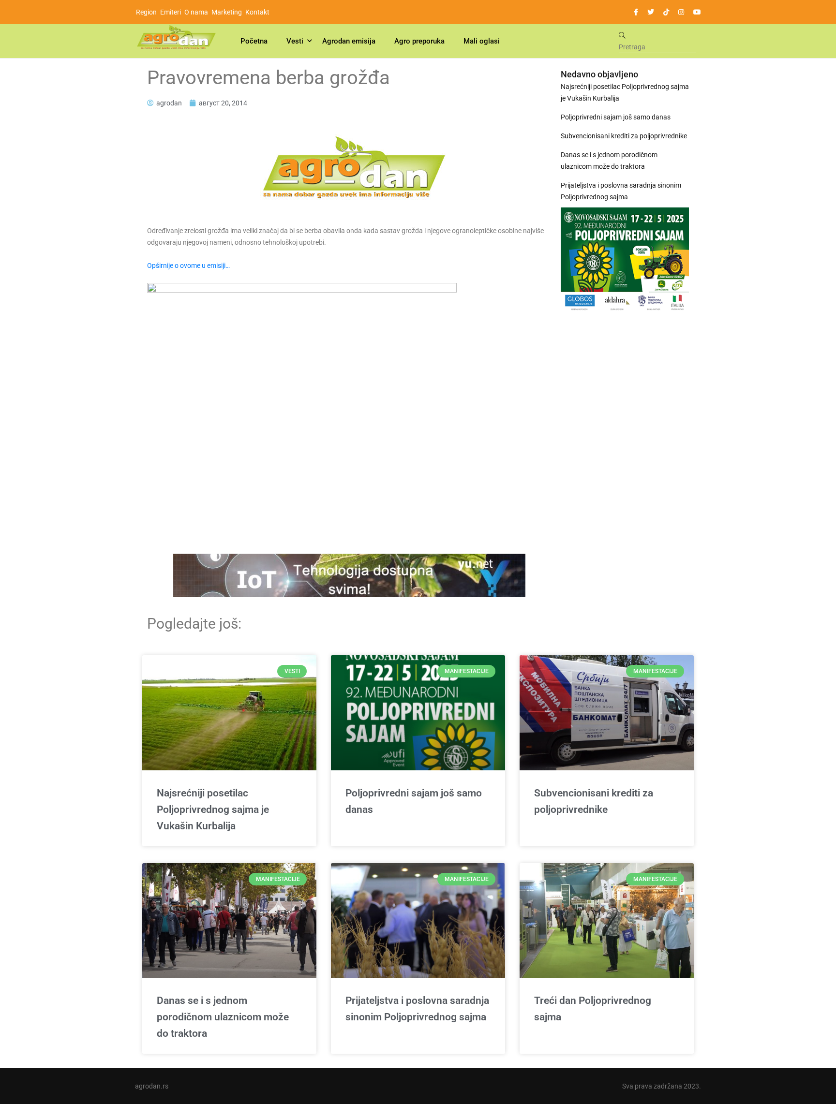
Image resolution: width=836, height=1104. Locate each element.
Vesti (294, 41)
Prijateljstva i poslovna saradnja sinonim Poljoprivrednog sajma (621, 191)
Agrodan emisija (348, 41)
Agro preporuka (419, 41)
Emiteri (170, 12)
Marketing (226, 12)
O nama (196, 12)
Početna (254, 41)
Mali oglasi (481, 41)
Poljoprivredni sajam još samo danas (616, 117)
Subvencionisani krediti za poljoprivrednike (624, 136)
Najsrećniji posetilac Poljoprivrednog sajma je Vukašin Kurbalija (625, 92)
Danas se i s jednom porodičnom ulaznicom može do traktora (609, 160)
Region (146, 12)
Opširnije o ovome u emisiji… (188, 265)
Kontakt (257, 12)
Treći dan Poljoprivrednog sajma (592, 1009)
